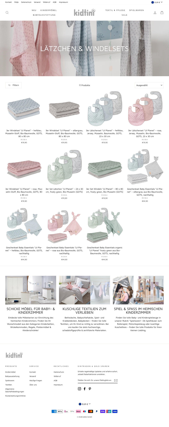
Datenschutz (26, 2)
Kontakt (8, 2)
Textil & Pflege (115, 10)
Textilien (8, 385)
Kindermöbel (49, 10)
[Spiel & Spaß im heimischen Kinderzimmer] (138, 290)
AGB (54, 2)
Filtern (15, 85)
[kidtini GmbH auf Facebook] (84, 388)
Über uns (33, 385)
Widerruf (46, 2)
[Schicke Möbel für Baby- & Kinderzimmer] (30, 290)
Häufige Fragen (35, 380)
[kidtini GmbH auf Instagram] (79, 388)
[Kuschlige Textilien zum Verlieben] (84, 290)
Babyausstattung (44, 15)
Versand (37, 2)
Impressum (63, 2)
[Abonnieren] (116, 380)
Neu (34, 10)
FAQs (16, 2)
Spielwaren (136, 10)
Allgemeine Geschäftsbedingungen (14, 390)
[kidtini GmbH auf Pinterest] (89, 388)
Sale (124, 15)
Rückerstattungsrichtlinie (15, 396)
